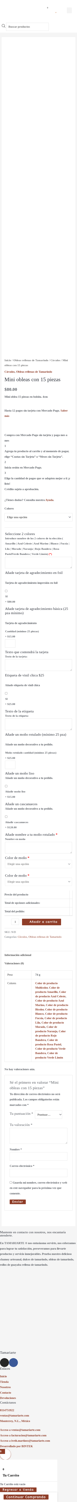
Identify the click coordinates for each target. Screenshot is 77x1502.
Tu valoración (21, 1125)
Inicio (7, 360)
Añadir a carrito (43, 922)
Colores (9, 508)
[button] (69, 10)
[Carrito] (45, 10)
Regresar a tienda (18, 1489)
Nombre (16, 1149)
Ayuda (49, 500)
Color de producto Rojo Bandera (50, 1036)
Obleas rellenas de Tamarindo (30, 360)
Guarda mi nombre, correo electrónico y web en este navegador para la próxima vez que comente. (38, 1188)
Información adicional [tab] (17, 955)
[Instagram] (4, 1362)
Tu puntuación (21, 1113)
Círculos (55, 360)
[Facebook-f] (13, 1362)
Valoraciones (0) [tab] (14, 963)
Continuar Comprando (26, 1497)
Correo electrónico (22, 1166)
